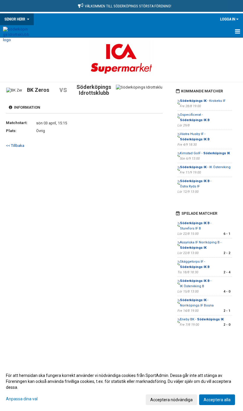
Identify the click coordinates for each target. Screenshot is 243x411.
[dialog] (121, 387)
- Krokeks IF (203, 101)
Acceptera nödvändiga (171, 399)
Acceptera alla (217, 399)
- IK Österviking (205, 167)
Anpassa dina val (22, 398)
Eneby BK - (202, 319)
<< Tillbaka (15, 145)
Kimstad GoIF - (205, 153)
